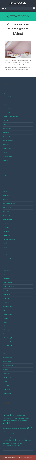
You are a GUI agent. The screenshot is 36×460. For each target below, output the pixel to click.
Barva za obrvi (7, 97)
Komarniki (5, 164)
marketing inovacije (7, 428)
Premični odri (6, 243)
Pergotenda (6, 227)
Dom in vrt (5, 120)
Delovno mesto (7, 112)
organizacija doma (21, 431)
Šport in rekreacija (8, 306)
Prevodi (5, 247)
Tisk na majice (6, 330)
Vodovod (5, 369)
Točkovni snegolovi (8, 338)
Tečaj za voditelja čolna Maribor (11, 326)
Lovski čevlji (6, 195)
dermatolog (9, 415)
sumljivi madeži (25, 437)
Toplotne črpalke (7, 342)
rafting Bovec (27, 435)
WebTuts (30, 457)
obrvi (29, 427)
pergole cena (14, 433)
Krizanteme (6, 180)
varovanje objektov (7, 443)
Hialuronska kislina (8, 148)
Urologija (5, 350)
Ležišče (5, 191)
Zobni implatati (7, 393)
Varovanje (5, 353)
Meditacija (5, 199)
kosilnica (8, 423)
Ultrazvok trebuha (8, 346)
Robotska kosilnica (8, 282)
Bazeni (4, 101)
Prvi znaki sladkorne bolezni (10, 259)
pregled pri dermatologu (16, 435)
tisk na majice (5, 440)
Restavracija (6, 278)
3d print (5, 93)
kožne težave (19, 424)
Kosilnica (5, 172)
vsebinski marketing (7, 445)
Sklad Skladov (18, 3)
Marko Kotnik (14, 428)
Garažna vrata (6, 136)
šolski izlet (20, 445)
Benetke (5, 105)
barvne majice (20, 412)
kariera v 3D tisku (6, 420)
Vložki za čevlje (7, 361)
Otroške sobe (6, 215)
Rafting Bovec (6, 271)
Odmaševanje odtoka (9, 203)
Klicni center (6, 160)
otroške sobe (28, 431)
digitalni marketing (21, 415)
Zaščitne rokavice (7, 377)
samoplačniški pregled (7, 437)
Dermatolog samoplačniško (10, 116)
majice (24, 424)
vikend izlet (13, 443)
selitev (14, 437)
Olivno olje (6, 211)
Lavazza (5, 188)
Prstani (5, 255)
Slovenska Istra (7, 290)
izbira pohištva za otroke (8, 418)
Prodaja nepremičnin (8, 251)
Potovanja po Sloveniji (9, 239)
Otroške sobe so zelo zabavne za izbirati (18, 29)
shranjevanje (19, 437)
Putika (4, 263)
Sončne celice (6, 302)
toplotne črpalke (18, 440)
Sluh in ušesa (6, 294)
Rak (4, 274)
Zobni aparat (6, 389)
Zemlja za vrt (6, 385)
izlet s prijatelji (25, 418)
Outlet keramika (7, 219)
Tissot (4, 334)
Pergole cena (6, 223)
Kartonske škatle (7, 156)
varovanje (30, 440)
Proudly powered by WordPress (11, 457)
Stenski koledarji (7, 314)
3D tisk (15, 412)
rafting (22, 435)
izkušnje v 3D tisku (18, 418)
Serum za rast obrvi (8, 286)
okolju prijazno (6, 431)
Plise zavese (6, 231)
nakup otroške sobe (22, 428)
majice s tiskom (29, 424)
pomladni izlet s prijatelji (23, 433)
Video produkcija (7, 357)
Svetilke (5, 322)
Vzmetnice (6, 373)
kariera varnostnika (15, 420)
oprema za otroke (13, 431)
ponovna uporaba (6, 435)
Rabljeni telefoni (7, 267)
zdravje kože (14, 445)
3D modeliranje (6, 412)
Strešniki (5, 318)
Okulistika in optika (8, 207)
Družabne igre (6, 124)
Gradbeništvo (6, 144)
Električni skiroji (7, 128)
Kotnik (4, 176)
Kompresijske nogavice (9, 168)
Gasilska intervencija (8, 140)
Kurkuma (5, 184)
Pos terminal (6, 235)
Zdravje (5, 381)
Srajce (4, 310)
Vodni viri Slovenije (8, 365)
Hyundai (5, 152)
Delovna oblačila (7, 109)
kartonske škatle (23, 420)
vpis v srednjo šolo (20, 443)
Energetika (6, 132)
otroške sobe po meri (7, 433)
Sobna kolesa (6, 298)
